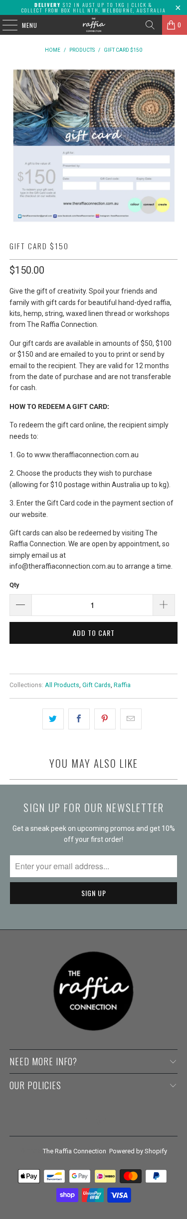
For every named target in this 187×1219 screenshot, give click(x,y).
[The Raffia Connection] (94, 25)
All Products (62, 685)
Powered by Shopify (138, 1151)
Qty (14, 585)
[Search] (150, 25)
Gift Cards (96, 685)
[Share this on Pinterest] (105, 719)
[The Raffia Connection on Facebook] (84, 1121)
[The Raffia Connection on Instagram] (101, 1121)
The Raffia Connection (74, 1151)
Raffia (122, 685)
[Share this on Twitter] (53, 719)
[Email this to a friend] (131, 719)
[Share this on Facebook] (79, 719)
